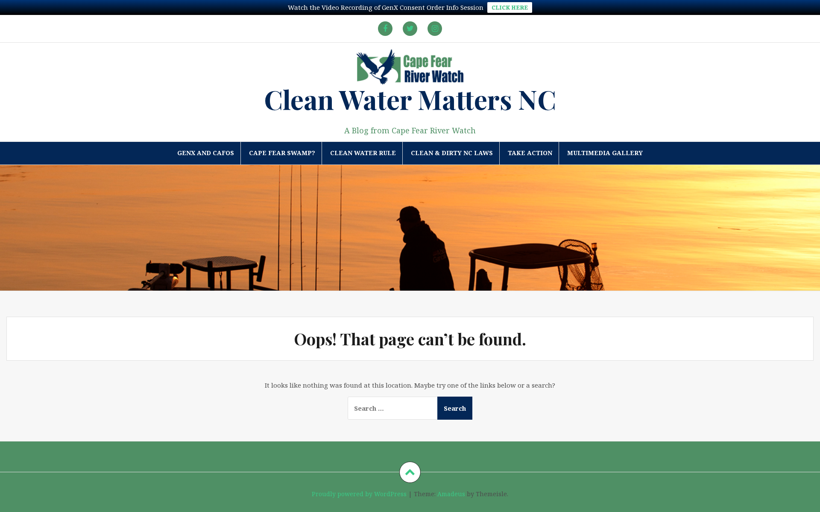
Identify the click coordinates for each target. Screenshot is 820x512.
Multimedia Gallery (605, 153)
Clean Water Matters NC (410, 99)
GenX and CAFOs (205, 153)
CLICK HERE (510, 7)
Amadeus (451, 494)
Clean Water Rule (363, 153)
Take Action (530, 153)
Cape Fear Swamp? (282, 153)
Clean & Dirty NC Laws (452, 153)
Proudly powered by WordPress (359, 494)
